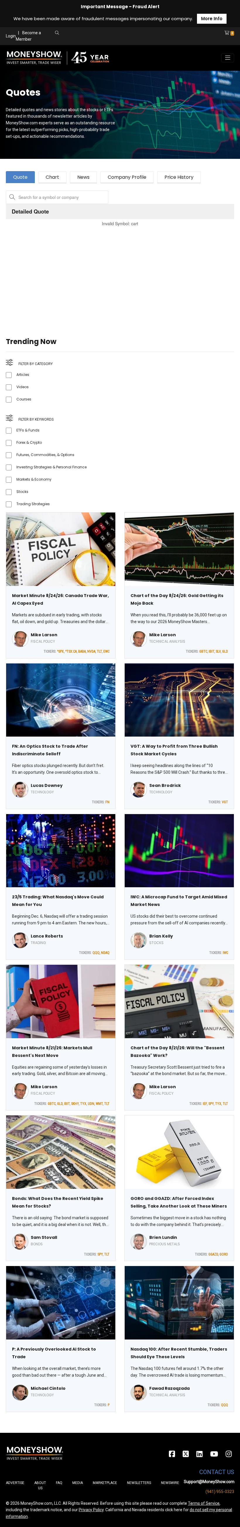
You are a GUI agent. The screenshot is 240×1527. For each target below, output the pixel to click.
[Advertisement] (120, 275)
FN (107, 802)
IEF (205, 1104)
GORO (224, 1254)
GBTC (203, 651)
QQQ (96, 953)
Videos (22, 386)
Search (107, 39)
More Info (211, 19)
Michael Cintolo (48, 1388)
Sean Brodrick (165, 785)
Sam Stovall (44, 1237)
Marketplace (105, 1483)
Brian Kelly (161, 936)
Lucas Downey (47, 785)
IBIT (211, 651)
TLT (99, 651)
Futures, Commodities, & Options (45, 454)
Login (11, 36)
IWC (225, 953)
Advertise (15, 1483)
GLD (225, 651)
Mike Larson (44, 635)
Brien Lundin (163, 1237)
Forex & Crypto (29, 442)
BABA (82, 651)
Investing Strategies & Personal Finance (51, 467)
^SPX (60, 651)
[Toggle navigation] (227, 58)
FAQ (59, 1483)
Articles (22, 374)
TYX (83, 1104)
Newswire (170, 1483)
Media (77, 1483)
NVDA (91, 651)
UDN (91, 1104)
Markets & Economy (34, 479)
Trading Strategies (33, 503)
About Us (40, 1485)
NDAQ (105, 953)
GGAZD (213, 1254)
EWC (106, 651)
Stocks (22, 491)
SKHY (75, 1104)
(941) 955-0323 (219, 1491)
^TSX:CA (71, 651)
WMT (99, 1104)
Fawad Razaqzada (169, 1388)
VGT (225, 802)
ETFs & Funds (28, 430)
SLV (218, 651)
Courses (23, 399)
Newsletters (139, 1483)
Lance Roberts (47, 936)
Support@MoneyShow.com (209, 1481)
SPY (211, 1104)
